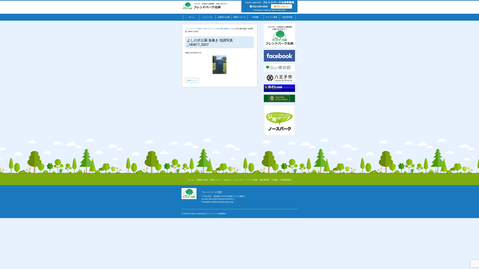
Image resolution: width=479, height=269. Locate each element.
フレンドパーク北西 (193, 28)
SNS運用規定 (285, 179)
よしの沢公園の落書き (220, 28)
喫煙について (239, 17)
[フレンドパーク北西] (204, 9)
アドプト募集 (272, 17)
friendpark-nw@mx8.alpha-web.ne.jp (269, 10)
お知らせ (228, 179)
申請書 (255, 17)
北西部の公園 (224, 17)
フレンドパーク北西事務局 (216, 213)
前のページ (192, 80)
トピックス (207, 17)
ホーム (191, 17)
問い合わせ (282, 6)
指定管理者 (288, 17)
